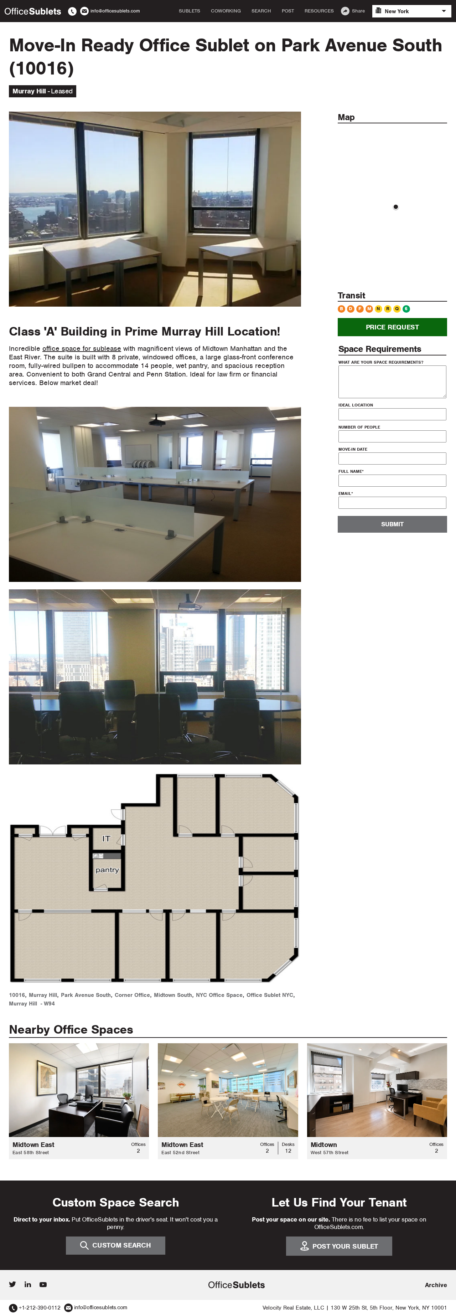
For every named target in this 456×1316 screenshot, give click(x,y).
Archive (436, 1285)
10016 (17, 995)
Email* (345, 493)
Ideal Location (355, 405)
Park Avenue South (86, 995)
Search (261, 11)
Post (288, 11)
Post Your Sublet (345, 1246)
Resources (319, 11)
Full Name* (351, 471)
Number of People (359, 427)
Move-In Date (352, 449)
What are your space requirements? (380, 362)
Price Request (392, 326)
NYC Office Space (219, 995)
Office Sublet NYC (270, 995)
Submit (392, 524)
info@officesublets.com (100, 1307)
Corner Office (132, 995)
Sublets (189, 11)
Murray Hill (43, 995)
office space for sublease (81, 348)
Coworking (226, 11)
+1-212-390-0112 (40, 1307)
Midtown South (173, 995)
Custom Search (121, 1245)
